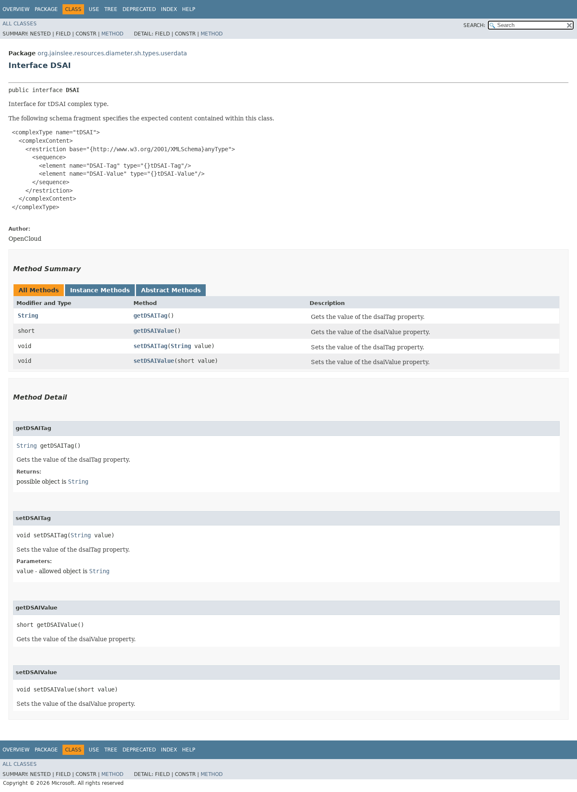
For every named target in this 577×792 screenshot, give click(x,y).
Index (169, 9)
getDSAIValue (153, 330)
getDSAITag (150, 315)
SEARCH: (474, 25)
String (28, 315)
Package (46, 9)
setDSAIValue (153, 360)
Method (112, 34)
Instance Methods (100, 290)
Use (94, 9)
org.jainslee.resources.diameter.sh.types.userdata (112, 53)
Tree (110, 9)
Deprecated (139, 9)
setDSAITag (150, 346)
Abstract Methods (171, 290)
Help (188, 9)
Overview (16, 9)
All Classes (20, 24)
